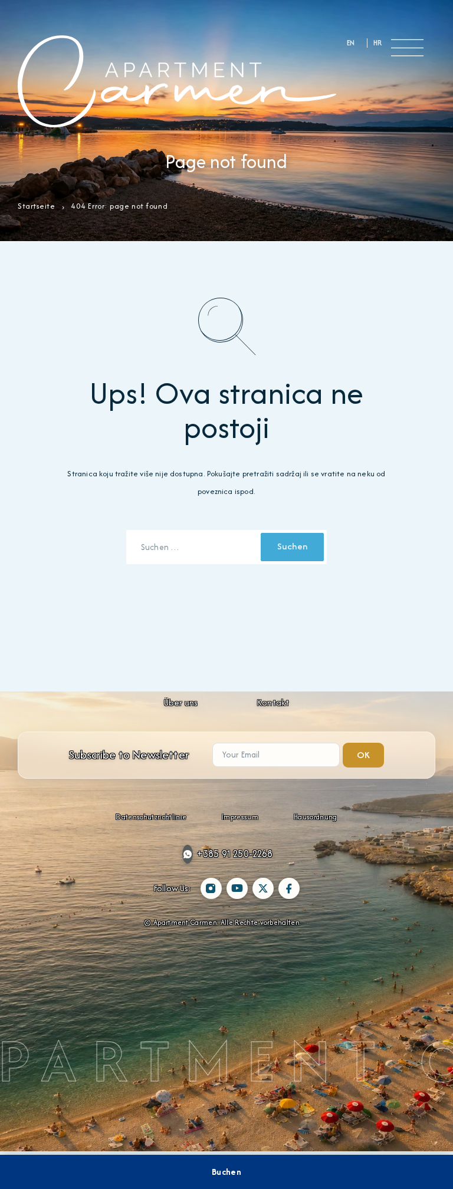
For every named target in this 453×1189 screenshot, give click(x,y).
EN (351, 43)
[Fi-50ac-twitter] (263, 888)
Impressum (240, 817)
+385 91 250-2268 (235, 854)
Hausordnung (315, 817)
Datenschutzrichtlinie (151, 817)
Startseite (36, 206)
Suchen (292, 546)
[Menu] (407, 47)
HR (377, 43)
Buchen (226, 1171)
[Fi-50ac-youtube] (237, 888)
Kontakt (273, 702)
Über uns (181, 702)
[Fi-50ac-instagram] (211, 888)
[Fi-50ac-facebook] (289, 888)
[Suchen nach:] (195, 547)
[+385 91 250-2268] (187, 854)
